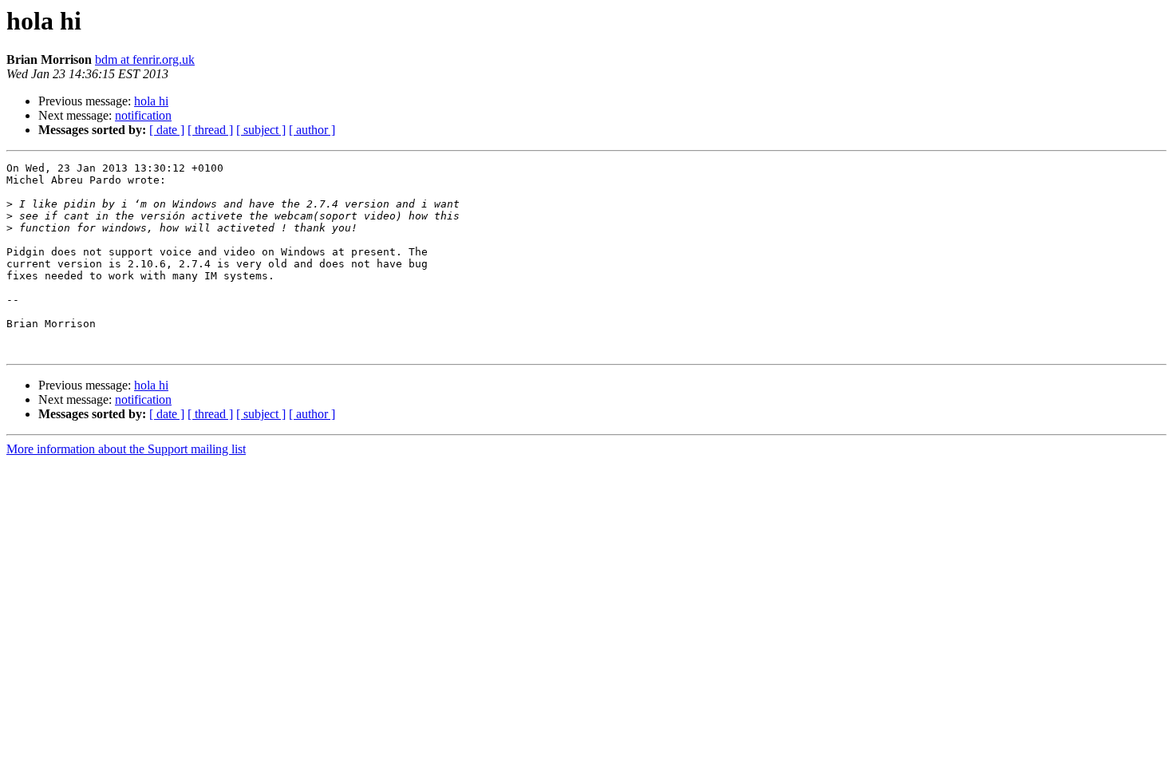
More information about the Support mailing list (126, 449)
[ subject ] (261, 129)
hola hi (151, 101)
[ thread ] (210, 129)
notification (143, 115)
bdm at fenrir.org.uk (145, 59)
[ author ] (312, 129)
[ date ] (166, 129)
